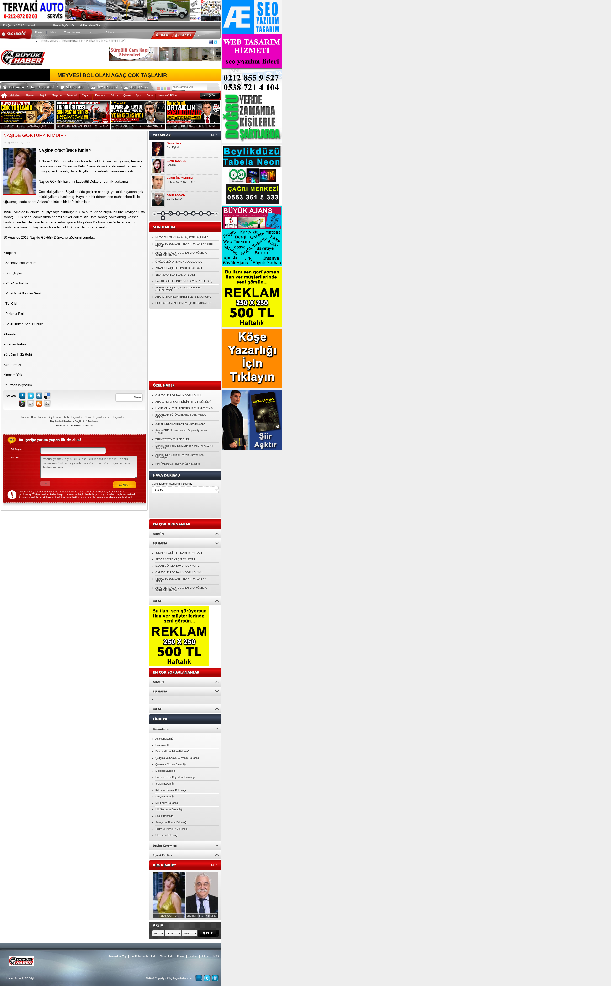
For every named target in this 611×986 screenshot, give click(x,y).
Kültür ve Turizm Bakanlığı (170, 790)
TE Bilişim (30, 978)
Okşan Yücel (174, 143)
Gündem (15, 95)
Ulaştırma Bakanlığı (166, 835)
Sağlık (43, 95)
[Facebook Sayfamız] (198, 978)
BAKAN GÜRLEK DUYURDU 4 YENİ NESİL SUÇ (183, 281)
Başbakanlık (162, 745)
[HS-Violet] (168, 88)
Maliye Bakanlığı (164, 796)
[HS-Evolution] (158, 88)
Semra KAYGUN (176, 161)
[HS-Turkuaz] (161, 88)
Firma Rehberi (106, 86)
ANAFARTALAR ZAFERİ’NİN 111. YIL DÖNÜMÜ (183, 296)
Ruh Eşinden (174, 147)
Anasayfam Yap (117, 956)
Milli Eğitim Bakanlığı (167, 803)
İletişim (93, 32)
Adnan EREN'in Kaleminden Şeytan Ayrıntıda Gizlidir (181, 431)
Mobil (53, 32)
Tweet (137, 397)
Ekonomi (100, 95)
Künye (38, 32)
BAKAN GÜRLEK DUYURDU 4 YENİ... (177, 565)
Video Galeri (76, 86)
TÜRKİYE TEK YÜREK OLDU (172, 439)
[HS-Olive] (165, 88)
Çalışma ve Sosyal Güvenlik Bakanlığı (177, 757)
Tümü (214, 135)
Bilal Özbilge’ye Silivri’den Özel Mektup (177, 463)
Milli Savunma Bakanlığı (169, 809)
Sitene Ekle (166, 956)
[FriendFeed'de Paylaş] (39, 395)
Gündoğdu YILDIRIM (180, 178)
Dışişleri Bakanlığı (165, 770)
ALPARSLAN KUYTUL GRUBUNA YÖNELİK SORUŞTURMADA (181, 254)
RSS (216, 956)
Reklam (109, 32)
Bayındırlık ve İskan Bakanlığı (172, 751)
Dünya (114, 95)
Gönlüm (171, 164)
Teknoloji (72, 95)
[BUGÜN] (185, 533)
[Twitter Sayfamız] (207, 978)
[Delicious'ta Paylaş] (47, 395)
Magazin (57, 95)
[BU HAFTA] (185, 543)
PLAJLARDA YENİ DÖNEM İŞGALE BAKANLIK (182, 303)
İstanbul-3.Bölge (167, 95)
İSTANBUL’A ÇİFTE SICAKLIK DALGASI (178, 268)
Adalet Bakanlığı (164, 738)
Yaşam (86, 95)
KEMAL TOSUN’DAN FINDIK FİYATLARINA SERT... (180, 580)
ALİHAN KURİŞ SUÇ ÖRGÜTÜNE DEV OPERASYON (178, 289)
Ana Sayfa (15, 86)
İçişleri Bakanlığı (164, 783)
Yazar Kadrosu (72, 32)
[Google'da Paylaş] (22, 403)
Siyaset (30, 95)
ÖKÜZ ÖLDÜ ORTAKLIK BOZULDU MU (178, 261)
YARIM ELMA (174, 198)
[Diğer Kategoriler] (210, 96)
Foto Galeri (45, 86)
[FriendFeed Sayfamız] (215, 978)
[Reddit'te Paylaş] (30, 403)
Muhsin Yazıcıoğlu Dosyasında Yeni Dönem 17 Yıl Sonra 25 (184, 447)
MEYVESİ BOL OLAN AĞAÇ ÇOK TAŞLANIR (112, 75)
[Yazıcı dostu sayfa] (47, 403)
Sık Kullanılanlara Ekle (143, 956)
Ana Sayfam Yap (65, 25)
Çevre (127, 95)
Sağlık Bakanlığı (164, 815)
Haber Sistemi (14, 978)
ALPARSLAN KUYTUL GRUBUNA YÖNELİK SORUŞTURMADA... (181, 589)
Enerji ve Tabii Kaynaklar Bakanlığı (175, 777)
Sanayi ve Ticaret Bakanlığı (171, 822)
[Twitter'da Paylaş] (30, 395)
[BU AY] (185, 600)
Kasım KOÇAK (176, 195)
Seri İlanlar (137, 86)
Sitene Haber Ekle (16, 32)
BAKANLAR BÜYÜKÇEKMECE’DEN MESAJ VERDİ (180, 416)
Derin (150, 95)
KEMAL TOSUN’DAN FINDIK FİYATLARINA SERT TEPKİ (82, 40)
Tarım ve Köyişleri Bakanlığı (171, 828)
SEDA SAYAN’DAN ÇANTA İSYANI (175, 274)
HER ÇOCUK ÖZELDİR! (181, 181)
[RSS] (39, 403)
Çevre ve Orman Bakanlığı (170, 764)
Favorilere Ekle (91, 25)
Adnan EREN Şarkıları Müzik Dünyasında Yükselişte (179, 456)
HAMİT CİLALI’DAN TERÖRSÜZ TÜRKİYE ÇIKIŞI (184, 408)
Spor (138, 95)
